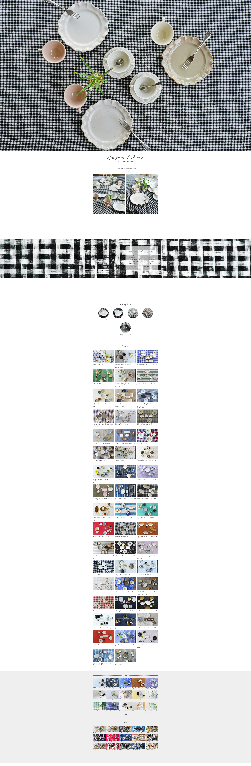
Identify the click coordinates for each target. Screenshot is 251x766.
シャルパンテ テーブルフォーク (125, 334)
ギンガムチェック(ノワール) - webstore (142, 266)
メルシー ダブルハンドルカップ (132, 319)
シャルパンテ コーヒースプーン (125, 335)
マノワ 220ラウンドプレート (103, 319)
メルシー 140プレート (118, 319)
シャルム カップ (147, 319)
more (125, 714)
